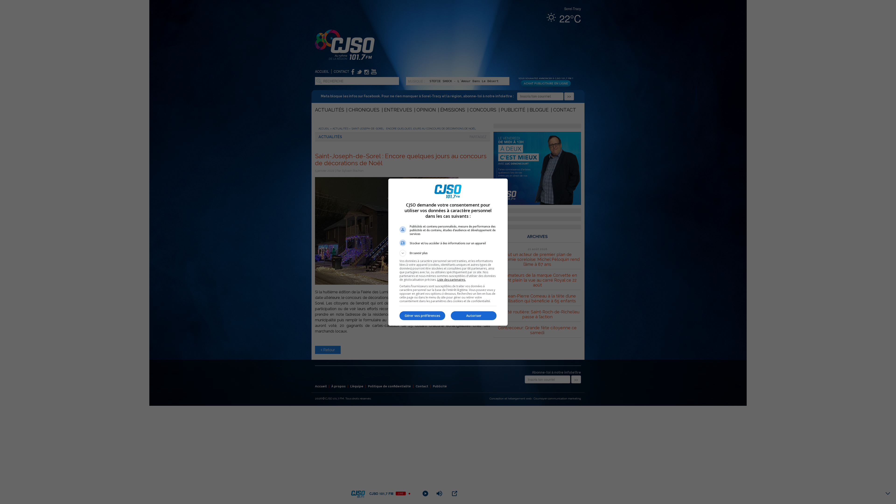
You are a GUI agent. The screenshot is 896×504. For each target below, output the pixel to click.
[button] (448, 253)
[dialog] (448, 252)
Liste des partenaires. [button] (451, 280)
